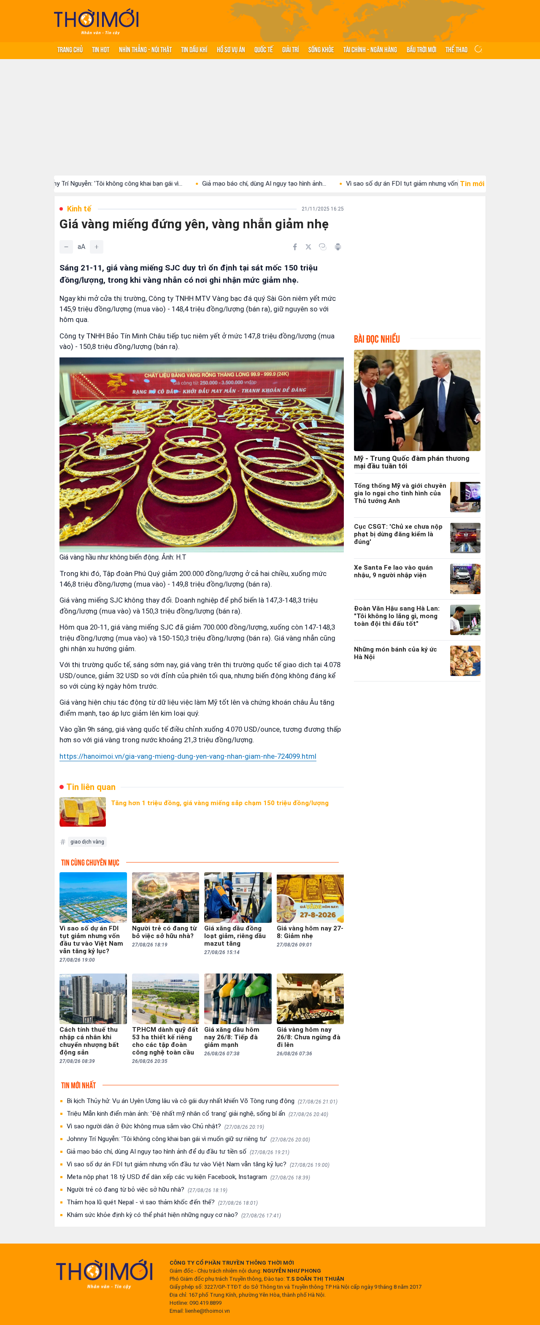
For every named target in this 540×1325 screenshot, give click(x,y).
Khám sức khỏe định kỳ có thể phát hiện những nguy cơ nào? (174, 1215)
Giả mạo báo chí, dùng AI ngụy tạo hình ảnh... (225, 183)
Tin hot (100, 49)
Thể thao (456, 49)
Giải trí (290, 49)
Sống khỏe (321, 49)
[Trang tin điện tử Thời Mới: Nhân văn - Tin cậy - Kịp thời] (96, 21)
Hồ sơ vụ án (231, 49)
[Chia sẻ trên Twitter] (308, 247)
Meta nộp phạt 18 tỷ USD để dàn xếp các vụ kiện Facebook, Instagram (188, 1177)
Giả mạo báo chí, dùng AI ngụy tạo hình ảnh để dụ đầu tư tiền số (178, 1151)
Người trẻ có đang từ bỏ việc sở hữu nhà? (147, 1189)
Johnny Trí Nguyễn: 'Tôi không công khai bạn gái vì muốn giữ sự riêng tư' (188, 1139)
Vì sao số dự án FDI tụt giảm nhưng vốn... (365, 183)
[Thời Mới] (104, 1274)
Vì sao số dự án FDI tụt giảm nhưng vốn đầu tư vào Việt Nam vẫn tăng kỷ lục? (198, 1164)
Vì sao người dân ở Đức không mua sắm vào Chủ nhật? (165, 1126)
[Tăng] (96, 247)
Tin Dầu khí (194, 49)
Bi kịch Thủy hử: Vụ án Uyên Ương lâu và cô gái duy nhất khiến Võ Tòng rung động (202, 1101)
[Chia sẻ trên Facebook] (295, 247)
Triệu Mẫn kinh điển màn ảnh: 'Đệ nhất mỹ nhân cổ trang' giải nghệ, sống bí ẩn (197, 1113)
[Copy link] (323, 247)
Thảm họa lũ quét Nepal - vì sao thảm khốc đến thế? (162, 1202)
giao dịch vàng (87, 842)
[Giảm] (66, 247)
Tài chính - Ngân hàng (370, 49)
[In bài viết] (338, 247)
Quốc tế (263, 49)
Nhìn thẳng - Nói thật (145, 49)
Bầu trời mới (421, 49)
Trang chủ (70, 49)
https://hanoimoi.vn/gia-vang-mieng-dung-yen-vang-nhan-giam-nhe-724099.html (187, 756)
